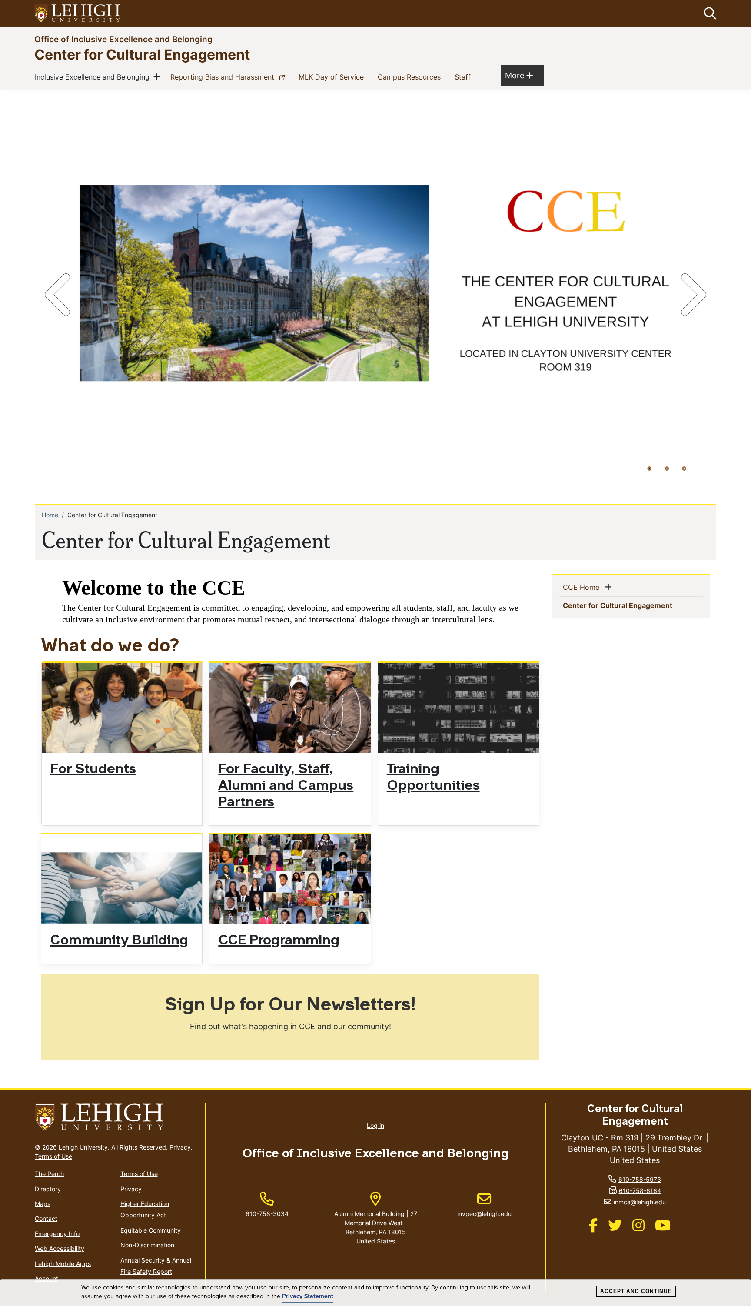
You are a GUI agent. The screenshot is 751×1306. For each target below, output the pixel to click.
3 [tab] (684, 468)
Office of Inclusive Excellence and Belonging (123, 39)
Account (46, 1278)
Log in (375, 1125)
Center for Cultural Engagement (142, 54)
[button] (708, 13)
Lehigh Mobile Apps (63, 1263)
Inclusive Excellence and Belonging (94, 77)
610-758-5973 (639, 1179)
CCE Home (583, 587)
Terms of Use (53, 1156)
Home (50, 515)
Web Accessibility (59, 1248)
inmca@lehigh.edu (640, 1202)
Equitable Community (150, 1230)
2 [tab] (666, 468)
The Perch (49, 1174)
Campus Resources (411, 77)
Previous (59, 294)
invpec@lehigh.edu (484, 1205)
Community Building (119, 941)
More (519, 75)
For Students (93, 770)
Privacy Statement (307, 1296)
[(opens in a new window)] (77, 13)
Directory (48, 1189)
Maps (42, 1204)
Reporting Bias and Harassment (229, 77)
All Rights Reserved (138, 1147)
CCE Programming (278, 941)
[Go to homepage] (116, 1117)
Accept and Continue (636, 1291)
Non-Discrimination (147, 1245)
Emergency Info (57, 1234)
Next (692, 294)
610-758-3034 (267, 1214)
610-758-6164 (640, 1190)
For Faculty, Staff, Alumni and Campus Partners (285, 786)
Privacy (180, 1147)
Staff (464, 77)
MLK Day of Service (333, 77)
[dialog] (375, 1293)
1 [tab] (649, 468)
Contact (46, 1218)
